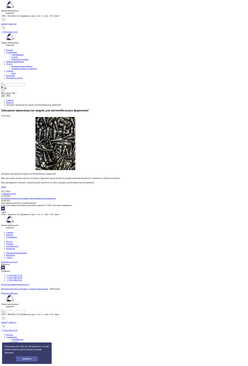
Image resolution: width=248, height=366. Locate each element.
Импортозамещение (15, 62)
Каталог (9, 50)
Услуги (9, 64)
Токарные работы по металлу (24, 69)
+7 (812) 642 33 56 (14, 275)
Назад (3, 187)
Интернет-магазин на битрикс (14, 289)
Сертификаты (17, 55)
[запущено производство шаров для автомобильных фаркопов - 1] (55, 169)
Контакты (10, 75)
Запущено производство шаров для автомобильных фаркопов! (28, 198)
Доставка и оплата (14, 78)
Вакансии (10, 248)
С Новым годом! (8, 194)
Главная (9, 232)
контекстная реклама (39, 289)
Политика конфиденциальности (15, 284)
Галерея (9, 71)
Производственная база (16, 253)
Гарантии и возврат (20, 59)
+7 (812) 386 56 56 (14, 280)
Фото (13, 73)
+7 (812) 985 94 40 (14, 278)
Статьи (14, 57)
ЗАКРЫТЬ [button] (26, 359)
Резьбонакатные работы (21, 66)
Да (3, 96)
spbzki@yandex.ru (8, 24)
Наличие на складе (9, 262)
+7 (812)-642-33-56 (9, 32)
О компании (11, 52)
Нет (8, 96)
